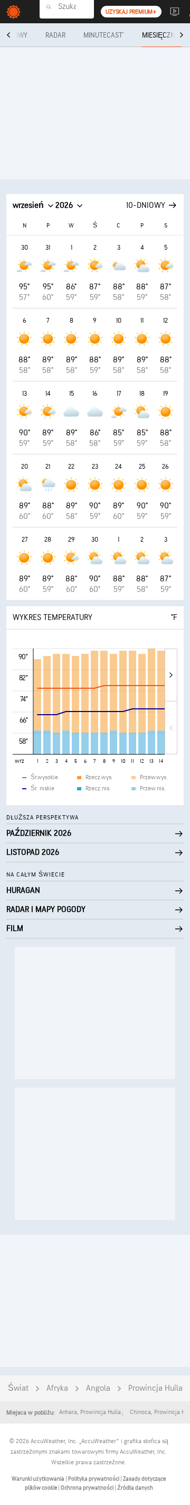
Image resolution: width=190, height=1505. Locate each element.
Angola (98, 1388)
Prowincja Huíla (155, 1388)
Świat (18, 1388)
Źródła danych (135, 1487)
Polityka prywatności (94, 1478)
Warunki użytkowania (38, 1478)
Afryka (57, 1388)
